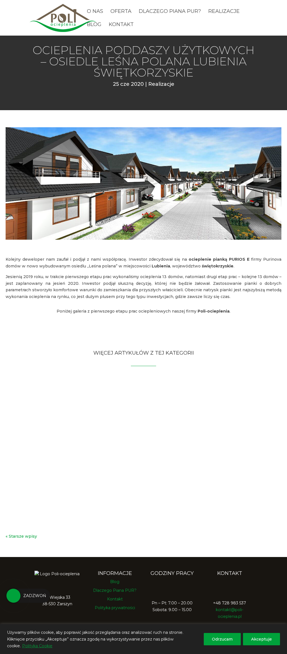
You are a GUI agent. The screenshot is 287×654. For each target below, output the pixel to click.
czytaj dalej (22, 414)
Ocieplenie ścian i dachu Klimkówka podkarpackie (86, 448)
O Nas (95, 11)
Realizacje (224, 11)
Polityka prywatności (115, 607)
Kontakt (121, 24)
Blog (94, 24)
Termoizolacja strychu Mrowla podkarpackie (81, 499)
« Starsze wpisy (21, 536)
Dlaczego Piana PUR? (170, 11)
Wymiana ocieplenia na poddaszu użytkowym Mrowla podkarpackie (113, 397)
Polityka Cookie (37, 645)
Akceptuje (261, 639)
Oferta (120, 11)
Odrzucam (222, 639)
